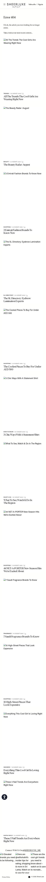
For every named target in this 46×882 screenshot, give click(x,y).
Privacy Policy (6, 877)
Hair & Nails (8, 835)
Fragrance (8, 633)
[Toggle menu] (3, 4)
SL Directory (8, 295)
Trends (6, 93)
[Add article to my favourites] (22, 93)
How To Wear (8, 431)
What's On (7, 497)
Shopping (7, 227)
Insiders (7, 767)
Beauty (6, 161)
